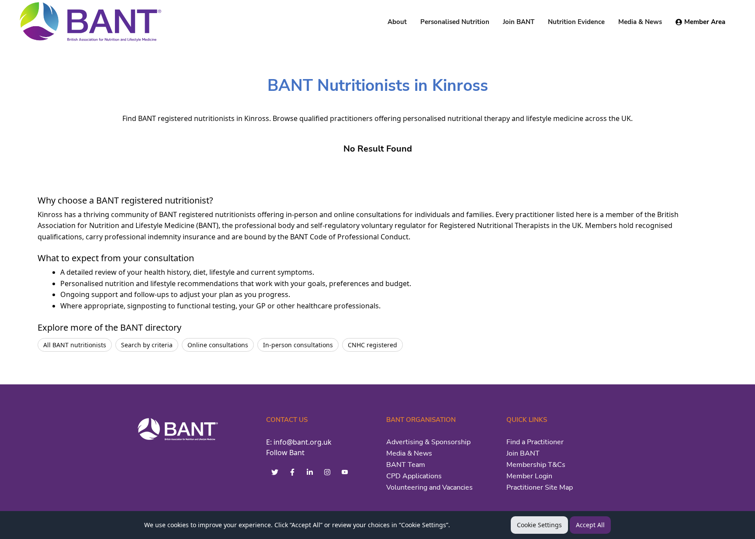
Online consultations (217, 345)
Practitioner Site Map (539, 487)
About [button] (397, 21)
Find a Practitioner (535, 442)
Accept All (590, 525)
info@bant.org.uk (303, 442)
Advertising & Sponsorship (428, 442)
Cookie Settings (539, 525)
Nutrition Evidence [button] (576, 21)
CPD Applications (414, 476)
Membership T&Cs (535, 465)
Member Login (529, 476)
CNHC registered (372, 345)
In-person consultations (298, 345)
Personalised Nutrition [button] (454, 21)
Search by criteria (147, 345)
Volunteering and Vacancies (429, 487)
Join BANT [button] (518, 21)
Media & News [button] (640, 21)
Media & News (409, 453)
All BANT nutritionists (74, 345)
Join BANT (523, 453)
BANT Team (405, 465)
